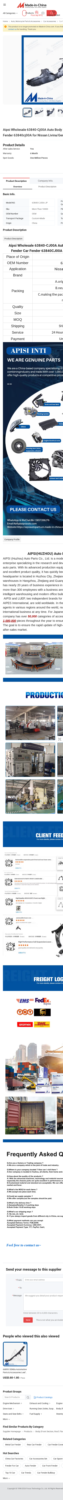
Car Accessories (49, 21)
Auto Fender (30, 1465)
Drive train (7, 1408)
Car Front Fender (50, 1465)
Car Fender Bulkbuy (46, 1472)
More (5, 1478)
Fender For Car (12, 1465)
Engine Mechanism (11, 1403)
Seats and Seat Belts (12, 1413)
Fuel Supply (35, 1413)
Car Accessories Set (38, 1458)
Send (28, 1320)
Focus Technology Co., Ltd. (37, 1488)
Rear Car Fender (34, 1444)
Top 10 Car (10, 1472)
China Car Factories (14, 1458)
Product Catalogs (44, 1397)
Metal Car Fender (13, 1444)
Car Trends (26, 1472)
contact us (12, 29)
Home (5, 21)
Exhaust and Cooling (39, 1403)
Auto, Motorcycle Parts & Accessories (25, 21)
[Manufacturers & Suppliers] (31, 5)
